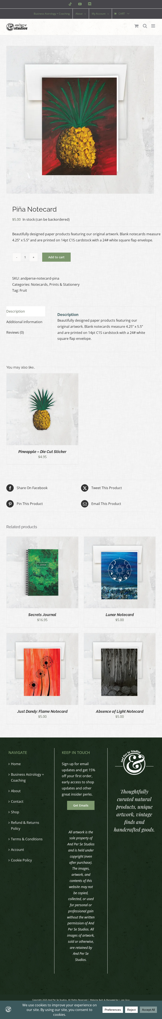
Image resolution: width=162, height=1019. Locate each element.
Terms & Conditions (27, 839)
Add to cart (56, 257)
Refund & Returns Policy (25, 825)
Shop (15, 812)
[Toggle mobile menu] (153, 26)
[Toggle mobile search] (145, 26)
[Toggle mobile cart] (136, 26)
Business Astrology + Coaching (27, 777)
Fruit (23, 290)
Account (17, 849)
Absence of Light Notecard (119, 711)
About (16, 791)
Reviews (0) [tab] (15, 332)
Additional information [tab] (24, 322)
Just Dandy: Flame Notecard (42, 711)
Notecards (39, 284)
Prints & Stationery (64, 284)
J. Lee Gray (124, 999)
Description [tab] (15, 311)
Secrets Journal (42, 614)
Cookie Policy (21, 860)
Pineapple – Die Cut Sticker (42, 451)
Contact (17, 801)
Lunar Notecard (120, 614)
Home (16, 764)
